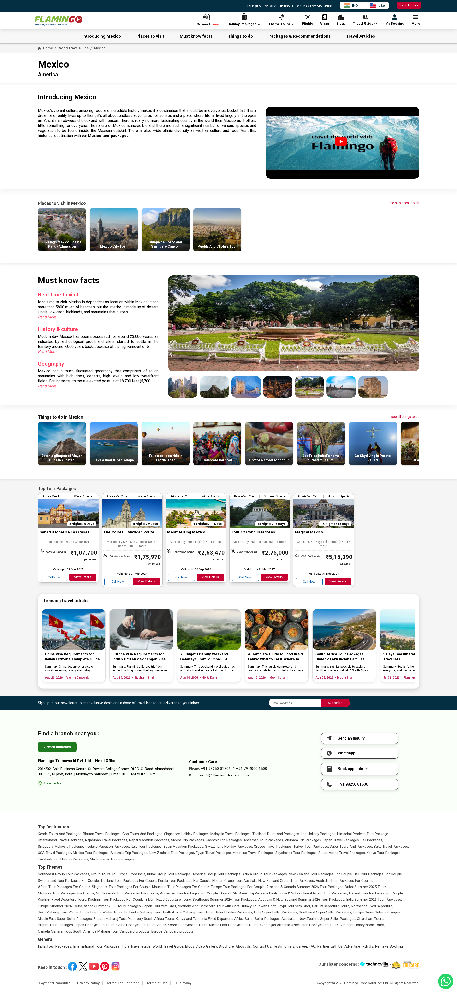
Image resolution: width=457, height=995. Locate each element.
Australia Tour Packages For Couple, (344, 880)
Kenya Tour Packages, (384, 853)
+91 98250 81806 (276, 6)
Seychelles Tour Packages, (296, 853)
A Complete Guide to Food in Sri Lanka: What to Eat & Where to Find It (275, 657)
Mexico (100, 48)
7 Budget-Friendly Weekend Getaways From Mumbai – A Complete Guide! (204, 657)
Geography (51, 364)
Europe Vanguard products (172, 931)
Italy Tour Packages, (146, 846)
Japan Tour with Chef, (159, 906)
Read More (47, 317)
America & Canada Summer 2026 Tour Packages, (305, 887)
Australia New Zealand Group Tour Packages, (279, 880)
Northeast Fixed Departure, (372, 906)
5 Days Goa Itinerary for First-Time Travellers (412, 656)
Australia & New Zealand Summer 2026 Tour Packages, (301, 899)
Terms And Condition (123, 983)
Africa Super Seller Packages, (257, 919)
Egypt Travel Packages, (214, 853)
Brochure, (227, 946)
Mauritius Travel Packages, (253, 853)
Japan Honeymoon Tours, (95, 925)
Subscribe (335, 703)
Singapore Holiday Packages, (186, 834)
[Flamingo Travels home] (58, 21)
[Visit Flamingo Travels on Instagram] (115, 966)
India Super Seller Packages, (276, 912)
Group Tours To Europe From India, (118, 874)
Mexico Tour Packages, (91, 853)
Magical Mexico (309, 532)
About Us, (244, 946)
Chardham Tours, (370, 919)
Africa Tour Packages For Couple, (64, 887)
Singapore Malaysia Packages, (61, 846)
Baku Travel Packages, (391, 846)
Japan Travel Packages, (341, 840)
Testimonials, (284, 946)
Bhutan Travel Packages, (102, 834)
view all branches (57, 747)
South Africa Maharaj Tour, (183, 912)
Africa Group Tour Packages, (265, 874)
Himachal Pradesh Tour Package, (363, 834)
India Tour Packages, (55, 946)
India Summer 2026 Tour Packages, (374, 899)
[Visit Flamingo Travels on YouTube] (94, 966)
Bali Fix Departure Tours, (331, 906)
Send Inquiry (408, 5)
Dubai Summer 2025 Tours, (366, 887)
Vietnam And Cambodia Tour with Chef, (209, 906)
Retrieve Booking (389, 946)
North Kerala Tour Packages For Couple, (127, 893)
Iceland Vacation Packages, (108, 846)
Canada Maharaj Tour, (55, 931)
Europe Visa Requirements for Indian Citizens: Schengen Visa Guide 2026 (139, 657)
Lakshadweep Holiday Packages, (63, 859)
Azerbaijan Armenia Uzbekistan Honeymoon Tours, (299, 925)
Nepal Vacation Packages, (149, 840)
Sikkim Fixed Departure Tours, (168, 899)
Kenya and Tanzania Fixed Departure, (204, 919)
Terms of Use (157, 983)
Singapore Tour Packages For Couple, (121, 887)
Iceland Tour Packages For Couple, (376, 893)
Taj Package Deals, (264, 893)
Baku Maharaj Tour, (53, 912)
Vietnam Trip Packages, (303, 840)
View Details (82, 577)
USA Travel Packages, (55, 853)
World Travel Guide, (168, 946)
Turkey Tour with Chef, (259, 906)
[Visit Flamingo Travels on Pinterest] (104, 966)
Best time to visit (58, 295)
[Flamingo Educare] (404, 965)
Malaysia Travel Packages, (230, 834)
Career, (302, 946)
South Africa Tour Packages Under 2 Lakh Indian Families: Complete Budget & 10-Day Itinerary (340, 657)
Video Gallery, (207, 946)
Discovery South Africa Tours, (151, 919)
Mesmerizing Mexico (186, 532)
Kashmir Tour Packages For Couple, (116, 899)
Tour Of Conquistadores (253, 532)
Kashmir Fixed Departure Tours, (62, 899)
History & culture (58, 329)
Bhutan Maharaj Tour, (110, 919)
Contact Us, (262, 946)
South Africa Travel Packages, (342, 853)
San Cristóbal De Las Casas (64, 532)
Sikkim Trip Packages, (188, 840)
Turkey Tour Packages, (311, 846)
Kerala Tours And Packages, (60, 834)
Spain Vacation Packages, (183, 846)
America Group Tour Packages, (216, 874)
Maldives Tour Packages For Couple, (66, 893)
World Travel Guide (73, 48)
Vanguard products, (134, 931)
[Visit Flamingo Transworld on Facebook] (72, 966)
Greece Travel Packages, (273, 846)
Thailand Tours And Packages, (276, 834)
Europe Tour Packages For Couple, (238, 887)
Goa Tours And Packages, (142, 834)
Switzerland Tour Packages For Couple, (69, 880)
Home (48, 48)
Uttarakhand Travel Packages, (61, 840)
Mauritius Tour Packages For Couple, (181, 887)
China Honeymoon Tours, (136, 925)
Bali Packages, (372, 840)
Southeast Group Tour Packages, (64, 874)
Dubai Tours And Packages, (351, 846)
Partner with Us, (330, 946)
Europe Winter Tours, (106, 912)
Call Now (54, 577)
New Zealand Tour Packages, (172, 853)
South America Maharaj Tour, (96, 931)
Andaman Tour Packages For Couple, (189, 893)
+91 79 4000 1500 (251, 768)
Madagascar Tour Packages (112, 859)
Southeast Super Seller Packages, (325, 912)
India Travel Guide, (137, 946)
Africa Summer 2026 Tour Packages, (113, 906)
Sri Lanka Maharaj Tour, (142, 912)
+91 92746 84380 (318, 6)
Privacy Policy (88, 983)
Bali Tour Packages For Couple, (378, 874)
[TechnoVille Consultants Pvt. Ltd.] (374, 965)
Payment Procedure (54, 983)
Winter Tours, (79, 912)
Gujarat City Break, (234, 893)
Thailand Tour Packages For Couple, (129, 880)
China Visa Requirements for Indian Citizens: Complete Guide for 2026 (72, 657)
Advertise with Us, (359, 946)
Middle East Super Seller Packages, (65, 919)
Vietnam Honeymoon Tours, (362, 925)
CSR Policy (182, 983)
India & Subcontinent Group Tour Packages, (313, 893)
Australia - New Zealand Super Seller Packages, (318, 919)
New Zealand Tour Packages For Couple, (321, 874)
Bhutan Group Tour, (227, 880)
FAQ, (312, 946)
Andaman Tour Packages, (263, 840)
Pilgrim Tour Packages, (56, 925)
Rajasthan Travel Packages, (106, 840)
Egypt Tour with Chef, (294, 906)
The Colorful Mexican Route (128, 532)
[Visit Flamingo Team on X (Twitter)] (83, 966)
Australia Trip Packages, (129, 853)
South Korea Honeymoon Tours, (182, 925)
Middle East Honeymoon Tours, (233, 925)
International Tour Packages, (97, 946)
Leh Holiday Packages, (318, 834)
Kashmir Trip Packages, (224, 840)
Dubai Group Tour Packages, (169, 874)
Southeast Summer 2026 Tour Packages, (225, 899)
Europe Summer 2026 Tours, (60, 906)
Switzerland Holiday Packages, (229, 846)
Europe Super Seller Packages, (377, 912)
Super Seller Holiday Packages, (229, 912)
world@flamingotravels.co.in (224, 775)
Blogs (190, 946)
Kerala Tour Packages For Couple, (184, 880)
